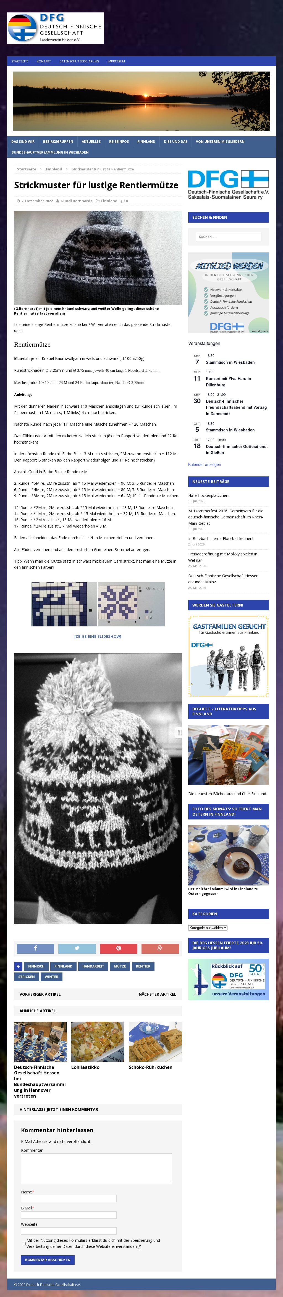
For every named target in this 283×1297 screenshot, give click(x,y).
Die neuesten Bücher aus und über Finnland (227, 793)
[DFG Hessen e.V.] (141, 101)
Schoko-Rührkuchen (150, 1067)
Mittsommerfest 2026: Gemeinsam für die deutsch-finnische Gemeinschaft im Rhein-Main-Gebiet (225, 517)
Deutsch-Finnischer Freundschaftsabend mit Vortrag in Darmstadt (236, 407)
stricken (26, 976)
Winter (51, 976)
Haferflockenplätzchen (208, 495)
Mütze (120, 966)
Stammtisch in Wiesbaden (230, 362)
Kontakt (44, 61)
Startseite (19, 61)
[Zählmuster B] (131, 604)
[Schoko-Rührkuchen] (155, 1058)
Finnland (146, 141)
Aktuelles (91, 141)
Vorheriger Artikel (40, 994)
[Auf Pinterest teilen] (119, 949)
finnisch (36, 966)
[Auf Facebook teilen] (35, 949)
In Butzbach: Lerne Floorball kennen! (220, 538)
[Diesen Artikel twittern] (77, 949)
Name (26, 1192)
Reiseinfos (119, 141)
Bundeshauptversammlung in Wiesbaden (50, 152)
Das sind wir (23, 141)
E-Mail (26, 1208)
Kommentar (32, 1150)
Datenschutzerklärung (79, 61)
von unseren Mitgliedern (220, 141)
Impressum (116, 61)
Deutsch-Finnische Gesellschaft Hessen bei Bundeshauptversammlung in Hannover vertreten (40, 1081)
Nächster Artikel (157, 994)
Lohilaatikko (85, 1067)
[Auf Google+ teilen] (160, 949)
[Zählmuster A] (64, 604)
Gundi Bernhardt (76, 200)
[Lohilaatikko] (97, 1058)
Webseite (29, 1224)
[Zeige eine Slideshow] (98, 636)
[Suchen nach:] (228, 236)
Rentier (143, 966)
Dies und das (175, 141)
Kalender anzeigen (204, 464)
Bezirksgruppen (58, 141)
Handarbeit (93, 966)
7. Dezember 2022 (37, 200)
